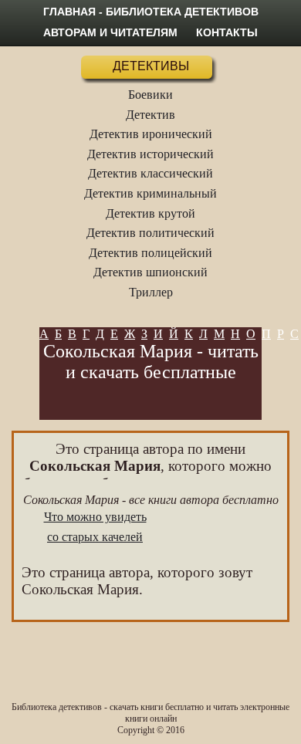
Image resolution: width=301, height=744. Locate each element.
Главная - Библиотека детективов (151, 11)
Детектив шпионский (150, 272)
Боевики (150, 94)
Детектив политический (150, 232)
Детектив (150, 114)
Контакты (227, 32)
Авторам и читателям (110, 32)
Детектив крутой (150, 213)
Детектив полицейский (150, 252)
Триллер (151, 292)
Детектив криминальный (150, 193)
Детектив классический (150, 173)
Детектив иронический (151, 133)
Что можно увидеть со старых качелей (95, 526)
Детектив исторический (150, 154)
